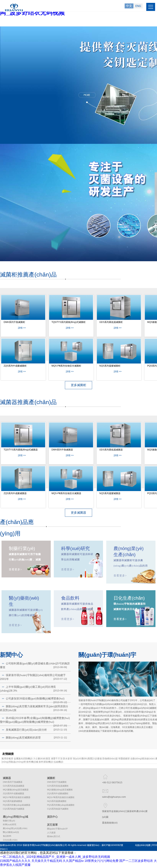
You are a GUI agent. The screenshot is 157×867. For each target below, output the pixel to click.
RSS (154, 845)
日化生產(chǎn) (10, 840)
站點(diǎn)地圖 (142, 845)
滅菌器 (7, 777)
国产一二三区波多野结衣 (136, 860)
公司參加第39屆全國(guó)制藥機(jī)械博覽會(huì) (35, 698)
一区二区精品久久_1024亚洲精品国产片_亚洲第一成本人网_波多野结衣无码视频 (55, 856)
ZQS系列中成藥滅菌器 (15, 493)
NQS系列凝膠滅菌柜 (109, 365)
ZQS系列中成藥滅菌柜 (15, 365)
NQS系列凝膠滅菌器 (109, 493)
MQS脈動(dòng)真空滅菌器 (16, 789)
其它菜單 (52, 824)
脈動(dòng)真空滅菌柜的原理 (23, 737)
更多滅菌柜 (78, 385)
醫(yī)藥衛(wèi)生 (11, 832)
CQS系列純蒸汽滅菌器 (13, 809)
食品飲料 (7, 836)
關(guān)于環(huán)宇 (57, 829)
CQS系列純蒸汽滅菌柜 (58, 809)
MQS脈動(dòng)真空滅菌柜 (60, 789)
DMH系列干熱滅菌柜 (14, 322)
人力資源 (51, 832)
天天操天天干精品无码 (46, 860)
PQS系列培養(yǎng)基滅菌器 (16, 805)
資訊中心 (52, 816)
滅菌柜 (51, 777)
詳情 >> (22, 328)
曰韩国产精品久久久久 (15, 860)
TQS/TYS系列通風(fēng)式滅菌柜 (69, 322)
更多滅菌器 (78, 512)
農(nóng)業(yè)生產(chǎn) (15, 828)
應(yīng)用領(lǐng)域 (15, 816)
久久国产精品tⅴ (73, 860)
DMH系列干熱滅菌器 (62, 449)
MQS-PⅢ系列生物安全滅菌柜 (66, 365)
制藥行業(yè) (9, 821)
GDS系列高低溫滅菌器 (111, 449)
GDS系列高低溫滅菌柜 (111, 322)
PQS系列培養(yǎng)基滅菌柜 (60, 805)
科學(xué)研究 (9, 824)
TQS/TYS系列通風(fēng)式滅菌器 (21, 449)
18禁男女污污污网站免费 (101, 860)
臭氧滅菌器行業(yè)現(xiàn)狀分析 (26, 729)
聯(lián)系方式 (53, 836)
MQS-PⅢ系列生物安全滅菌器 (66, 493)
